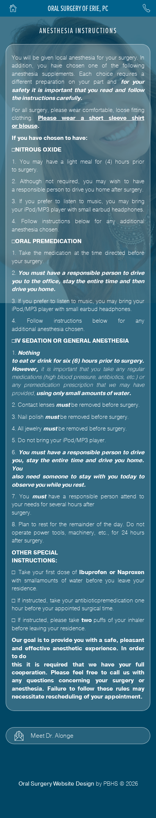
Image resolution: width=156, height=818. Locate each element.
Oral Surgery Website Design (56, 783)
